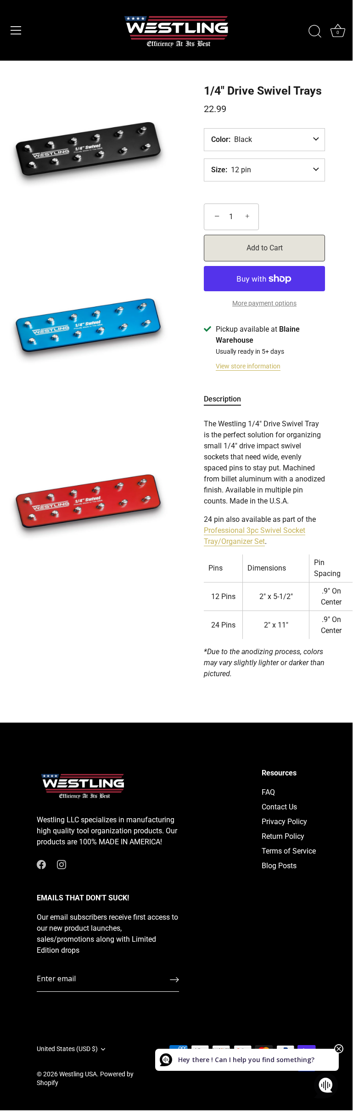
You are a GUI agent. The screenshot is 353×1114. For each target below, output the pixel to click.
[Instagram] (61, 864)
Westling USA (78, 1074)
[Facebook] (41, 864)
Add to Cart (265, 247)
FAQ (268, 792)
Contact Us (279, 807)
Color (220, 139)
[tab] (227, 399)
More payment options (264, 303)
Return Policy (283, 836)
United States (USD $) (67, 1048)
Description (222, 399)
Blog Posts (279, 865)
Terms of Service (289, 851)
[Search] (315, 32)
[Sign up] (174, 979)
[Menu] (16, 30)
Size (218, 170)
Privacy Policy (284, 821)
